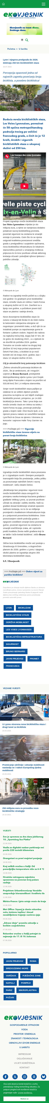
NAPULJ (10, 983)
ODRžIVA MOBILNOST (17, 622)
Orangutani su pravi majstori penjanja (22, 858)
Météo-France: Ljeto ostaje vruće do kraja (24, 901)
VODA (24, 1030)
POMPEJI (26, 983)
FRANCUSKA (13, 666)
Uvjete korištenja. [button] (25, 1093)
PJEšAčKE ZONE (32, 975)
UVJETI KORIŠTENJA (24, 1063)
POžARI (10, 997)
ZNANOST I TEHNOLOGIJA (24, 1039)
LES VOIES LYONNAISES (19, 629)
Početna (11, 49)
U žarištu (23, 49)
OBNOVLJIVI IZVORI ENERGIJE (24, 1043)
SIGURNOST (12, 644)
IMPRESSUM (24, 1054)
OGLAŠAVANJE (24, 1059)
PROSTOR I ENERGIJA (25, 1034)
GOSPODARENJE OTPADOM (24, 1025)
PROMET (34, 659)
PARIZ (9, 990)
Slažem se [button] (24, 1099)
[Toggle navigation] (43, 4)
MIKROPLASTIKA (28, 990)
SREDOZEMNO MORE (17, 968)
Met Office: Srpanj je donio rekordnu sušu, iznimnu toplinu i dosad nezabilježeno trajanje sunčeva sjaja (22, 912)
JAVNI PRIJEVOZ (14, 659)
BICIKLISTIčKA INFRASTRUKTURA (24, 637)
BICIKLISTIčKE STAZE (17, 615)
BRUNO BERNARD (15, 651)
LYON (9, 608)
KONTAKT (24, 1068)
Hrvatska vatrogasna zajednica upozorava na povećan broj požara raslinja (21, 880)
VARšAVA (11, 975)
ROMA (33, 961)
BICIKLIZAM (24, 608)
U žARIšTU (24, 1047)
